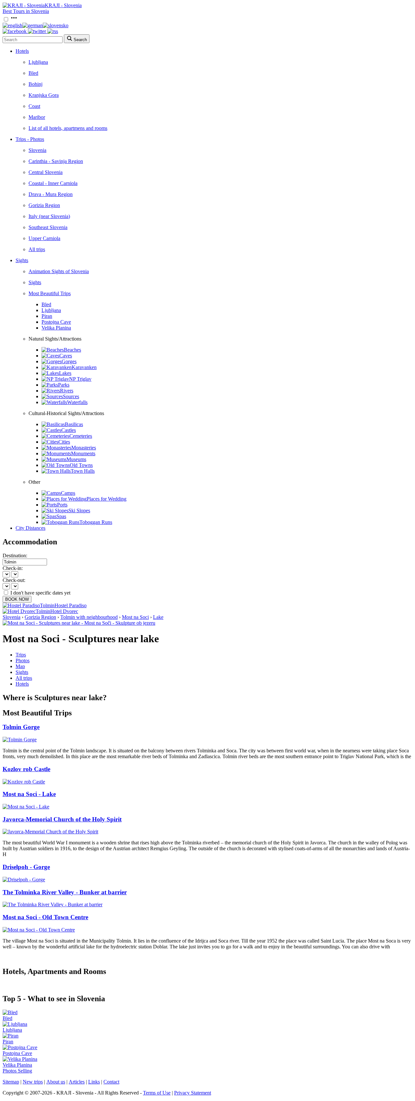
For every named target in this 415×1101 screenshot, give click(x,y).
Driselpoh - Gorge (26, 866)
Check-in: (13, 568)
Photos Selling (17, 1070)
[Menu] (14, 19)
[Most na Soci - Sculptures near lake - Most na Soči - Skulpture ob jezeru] (79, 623)
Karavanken (84, 367)
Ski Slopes (79, 510)
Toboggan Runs (95, 522)
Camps (68, 493)
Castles (68, 430)
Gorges (69, 361)
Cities (64, 442)
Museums (76, 459)
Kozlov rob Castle (26, 769)
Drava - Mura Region (51, 194)
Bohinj (35, 84)
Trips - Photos (30, 139)
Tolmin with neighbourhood (89, 617)
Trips (21, 654)
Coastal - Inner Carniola (53, 183)
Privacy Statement (192, 1092)
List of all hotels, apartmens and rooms (68, 128)
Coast (34, 106)
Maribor (37, 117)
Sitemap (11, 1081)
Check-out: (14, 580)
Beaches (72, 350)
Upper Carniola (44, 238)
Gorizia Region (44, 205)
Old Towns (81, 465)
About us (55, 1081)
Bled (33, 73)
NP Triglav (80, 379)
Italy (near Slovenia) (49, 216)
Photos (23, 660)
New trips (33, 1081)
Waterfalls (77, 402)
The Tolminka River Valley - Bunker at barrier (65, 892)
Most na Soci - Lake (29, 794)
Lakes (65, 373)
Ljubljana (38, 62)
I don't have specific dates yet (40, 593)
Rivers (66, 390)
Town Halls (83, 471)
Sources (71, 396)
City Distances (30, 528)
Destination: (15, 555)
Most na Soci (135, 617)
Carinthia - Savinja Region (56, 161)
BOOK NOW (17, 599)
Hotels (22, 51)
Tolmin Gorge (21, 727)
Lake (158, 617)
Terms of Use (157, 1092)
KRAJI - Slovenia (63, 5)
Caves (65, 355)
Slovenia (37, 150)
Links (94, 1081)
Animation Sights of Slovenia (59, 271)
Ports (62, 504)
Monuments (83, 453)
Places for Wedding (106, 499)
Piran (47, 316)
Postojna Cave (56, 322)
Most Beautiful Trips (50, 293)
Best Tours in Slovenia (26, 11)
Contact (111, 1081)
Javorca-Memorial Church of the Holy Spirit (62, 819)
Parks (63, 385)
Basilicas (74, 424)
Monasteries (83, 447)
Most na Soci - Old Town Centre (45, 917)
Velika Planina (56, 327)
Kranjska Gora (44, 95)
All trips (37, 249)
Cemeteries (80, 436)
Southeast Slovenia (48, 227)
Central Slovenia (46, 172)
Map (20, 666)
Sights (22, 260)
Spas (61, 516)
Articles (77, 1081)
